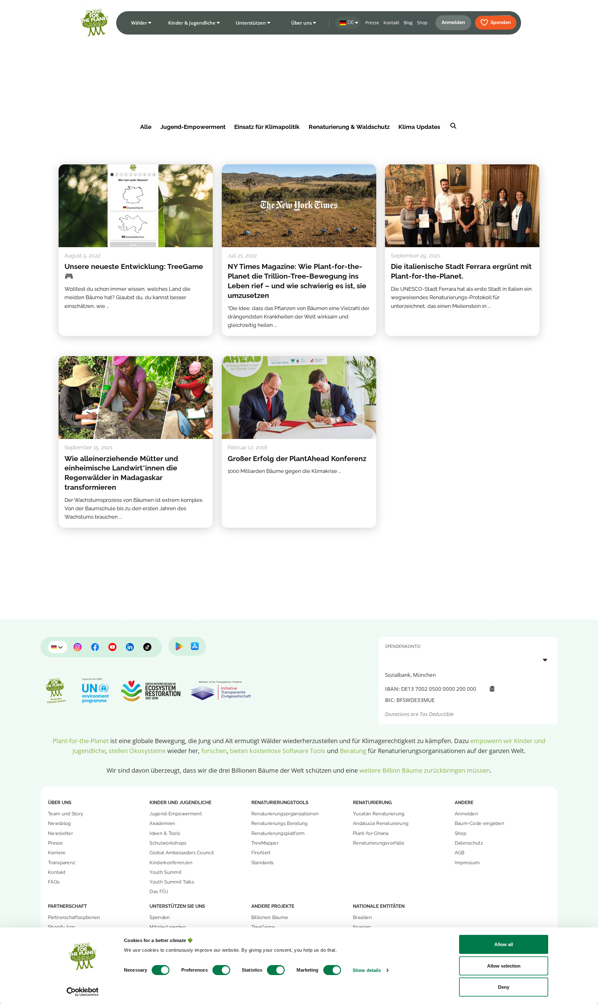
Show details (367, 970)
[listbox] (468, 660)
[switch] (221, 970)
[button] (139, 22)
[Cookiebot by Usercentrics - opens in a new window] (82, 992)
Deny (503, 987)
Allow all (503, 944)
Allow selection (503, 966)
